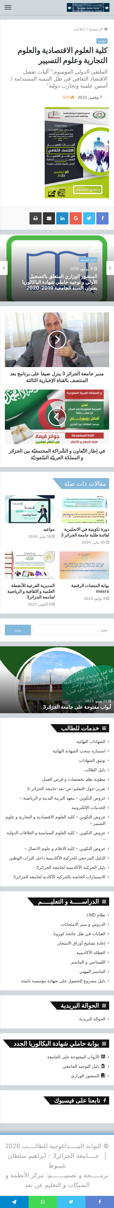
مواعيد (49, 529)
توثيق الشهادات (92, 760)
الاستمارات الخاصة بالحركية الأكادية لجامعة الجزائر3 (59, 876)
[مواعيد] (30, 509)
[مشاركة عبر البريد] (49, 218)
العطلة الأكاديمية (90, 952)
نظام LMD (96, 914)
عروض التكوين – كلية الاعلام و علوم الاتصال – (64, 848)
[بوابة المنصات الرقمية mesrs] (84, 565)
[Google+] (76, 218)
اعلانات (79, 28)
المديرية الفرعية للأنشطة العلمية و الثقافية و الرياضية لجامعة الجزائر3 (31, 591)
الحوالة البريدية (92, 1018)
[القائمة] (8, 7)
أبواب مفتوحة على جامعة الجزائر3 (77, 707)
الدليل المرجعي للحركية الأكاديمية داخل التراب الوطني (57, 858)
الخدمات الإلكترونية (88, 807)
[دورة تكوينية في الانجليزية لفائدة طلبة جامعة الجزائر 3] (84, 509)
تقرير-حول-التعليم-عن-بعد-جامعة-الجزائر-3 (66, 788)
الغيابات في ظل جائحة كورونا (79, 933)
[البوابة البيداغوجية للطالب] (88, 7)
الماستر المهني (92, 971)
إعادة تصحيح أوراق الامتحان (81, 943)
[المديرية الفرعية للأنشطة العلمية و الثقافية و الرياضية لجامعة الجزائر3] (30, 565)
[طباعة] (35, 218)
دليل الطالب (94, 769)
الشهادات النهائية (91, 741)
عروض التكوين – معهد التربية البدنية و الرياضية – (62, 798)
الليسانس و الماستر (88, 962)
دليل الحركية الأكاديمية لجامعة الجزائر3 (70, 867)
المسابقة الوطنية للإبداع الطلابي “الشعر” (65, 286)
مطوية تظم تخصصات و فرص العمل (73, 779)
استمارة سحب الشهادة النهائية (79, 750)
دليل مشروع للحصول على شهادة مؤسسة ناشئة (63, 980)
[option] (57, 267)
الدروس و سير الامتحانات (83, 924)
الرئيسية (96, 28)
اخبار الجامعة (88, 264)
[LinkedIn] (62, 218)
